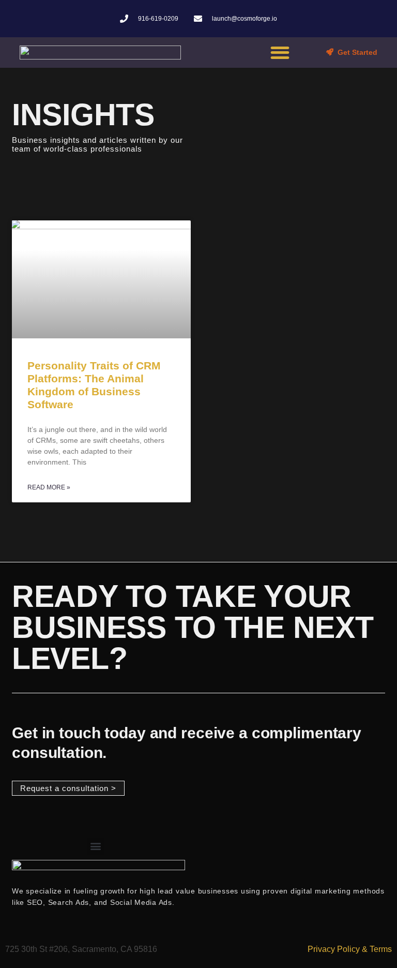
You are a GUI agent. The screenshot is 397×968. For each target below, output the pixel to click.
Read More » (48, 487)
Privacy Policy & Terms (350, 949)
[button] (280, 52)
